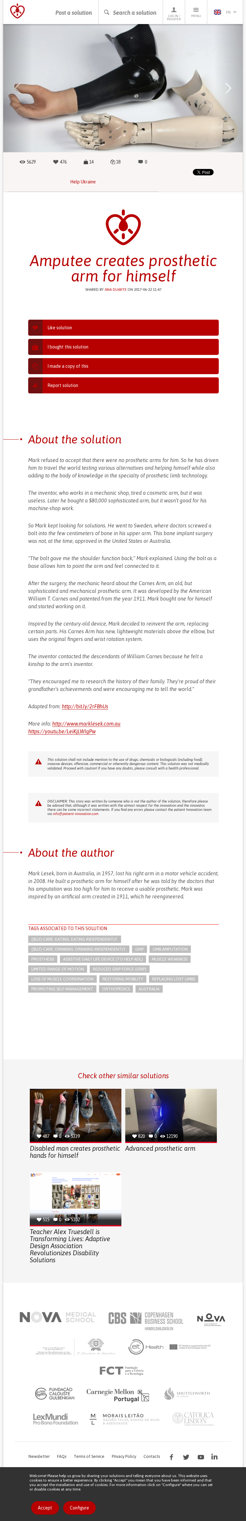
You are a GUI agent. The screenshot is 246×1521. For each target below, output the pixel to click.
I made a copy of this (67, 366)
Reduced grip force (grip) (119, 969)
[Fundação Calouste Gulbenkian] (55, 1393)
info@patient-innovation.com (75, 814)
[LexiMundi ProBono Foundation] (55, 1419)
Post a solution (73, 12)
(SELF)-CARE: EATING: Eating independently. (74, 939)
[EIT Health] (169, 1347)
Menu (196, 16)
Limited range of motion (57, 969)
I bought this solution (67, 346)
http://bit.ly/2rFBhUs (85, 706)
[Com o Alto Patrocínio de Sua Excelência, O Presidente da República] (76, 1347)
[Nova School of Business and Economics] (211, 1320)
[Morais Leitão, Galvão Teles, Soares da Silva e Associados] (125, 1419)
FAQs (61, 1456)
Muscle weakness (169, 959)
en (228, 12)
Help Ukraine (83, 181)
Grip (139, 949)
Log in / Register (174, 17)
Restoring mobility (122, 979)
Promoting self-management (62, 989)
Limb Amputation (170, 949)
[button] (17, 88)
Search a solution (134, 12)
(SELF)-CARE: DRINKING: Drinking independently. (78, 949)
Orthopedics (116, 989)
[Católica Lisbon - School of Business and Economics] (193, 1419)
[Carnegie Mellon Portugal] (119, 1395)
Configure (79, 1507)
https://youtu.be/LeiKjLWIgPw (62, 731)
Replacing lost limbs (173, 979)
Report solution (62, 385)
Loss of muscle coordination (62, 979)
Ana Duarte (116, 289)
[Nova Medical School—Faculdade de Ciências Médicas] (58, 1317)
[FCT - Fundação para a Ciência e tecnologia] (123, 1371)
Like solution (59, 327)
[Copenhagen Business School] (145, 1321)
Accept (45, 1507)
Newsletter (39, 1456)
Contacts (152, 1456)
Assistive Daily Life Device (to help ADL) (103, 959)
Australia (149, 989)
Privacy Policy (124, 1456)
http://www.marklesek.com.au (86, 724)
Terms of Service (89, 1456)
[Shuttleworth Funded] (187, 1393)
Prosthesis (42, 959)
